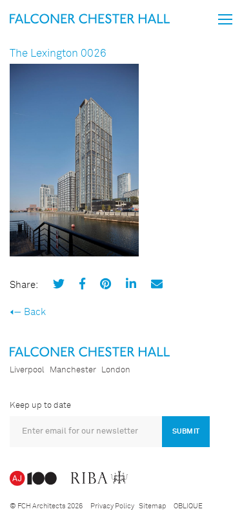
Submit (185, 431)
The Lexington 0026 (58, 53)
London (115, 370)
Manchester (73, 370)
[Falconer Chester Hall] (90, 18)
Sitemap (152, 506)
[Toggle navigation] (225, 19)
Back (35, 312)
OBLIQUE (188, 506)
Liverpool (27, 370)
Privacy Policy (112, 506)
